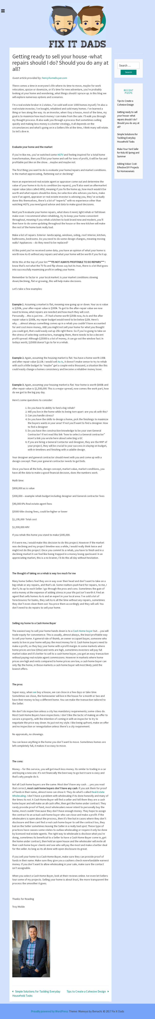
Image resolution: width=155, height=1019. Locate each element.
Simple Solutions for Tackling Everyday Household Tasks (127, 138)
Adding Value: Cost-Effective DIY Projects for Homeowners (128, 167)
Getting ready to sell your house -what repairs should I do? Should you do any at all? (128, 119)
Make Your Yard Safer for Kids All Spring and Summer (128, 152)
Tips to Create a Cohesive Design (86, 991)
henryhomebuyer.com (54, 78)
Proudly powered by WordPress (49, 1011)
